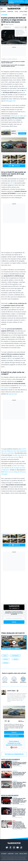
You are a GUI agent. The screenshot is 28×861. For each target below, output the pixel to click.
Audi (2, 305)
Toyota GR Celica (4, 6)
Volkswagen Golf (10, 101)
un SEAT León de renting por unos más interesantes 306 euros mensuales (14, 451)
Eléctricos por (9, 4)
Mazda (15, 6)
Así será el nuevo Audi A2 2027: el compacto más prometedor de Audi (13, 66)
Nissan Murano (21, 6)
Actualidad (3, 11)
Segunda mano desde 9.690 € (14, 745)
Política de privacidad (21, 857)
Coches (16, 11)
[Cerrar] (25, 30)
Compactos (15, 655)
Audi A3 (12, 183)
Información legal (10, 857)
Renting (6, 663)
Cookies (15, 857)
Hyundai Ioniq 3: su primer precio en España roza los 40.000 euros (13, 62)
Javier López (5, 24)
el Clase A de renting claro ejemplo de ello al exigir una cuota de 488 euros (13, 468)
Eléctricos (15, 761)
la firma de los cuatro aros (18, 116)
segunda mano (12, 394)
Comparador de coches (14, 743)
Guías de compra (23, 11)
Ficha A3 (14, 732)
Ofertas (15, 659)
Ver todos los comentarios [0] (14, 754)
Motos (14, 820)
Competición (10, 11)
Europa (10, 6)
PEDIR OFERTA (22, 133)
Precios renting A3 (14, 741)
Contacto (4, 857)
